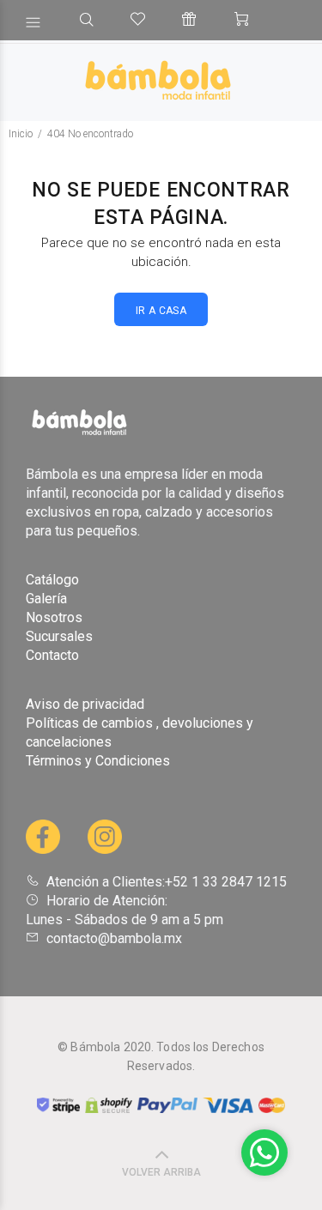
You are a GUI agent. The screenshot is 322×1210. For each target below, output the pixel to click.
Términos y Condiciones (98, 761)
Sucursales (59, 636)
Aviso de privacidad (85, 704)
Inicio (21, 134)
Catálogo (52, 580)
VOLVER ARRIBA (161, 1172)
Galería (46, 598)
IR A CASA (161, 311)
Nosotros (54, 617)
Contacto (52, 655)
